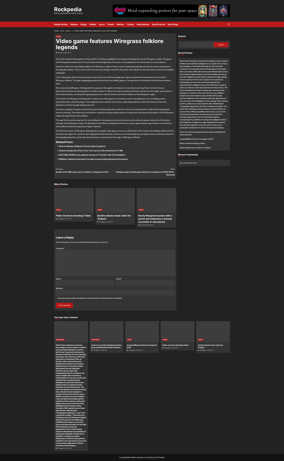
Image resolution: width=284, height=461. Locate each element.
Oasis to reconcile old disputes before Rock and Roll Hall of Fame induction (202, 133)
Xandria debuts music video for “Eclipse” (195, 148)
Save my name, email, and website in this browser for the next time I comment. (90, 298)
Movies (120, 24)
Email (119, 279)
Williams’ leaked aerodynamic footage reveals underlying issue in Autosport (93, 159)
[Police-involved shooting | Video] (74, 200)
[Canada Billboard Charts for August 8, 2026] (142, 331)
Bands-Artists (61, 24)
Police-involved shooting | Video (73, 215)
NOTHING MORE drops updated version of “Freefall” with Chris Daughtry (92, 155)
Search (182, 36)
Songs (83, 24)
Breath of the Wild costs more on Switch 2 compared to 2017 (82, 170)
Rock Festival (158, 24)
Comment (60, 248)
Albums (74, 24)
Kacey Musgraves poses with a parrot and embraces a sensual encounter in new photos (155, 218)
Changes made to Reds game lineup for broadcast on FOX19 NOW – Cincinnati (145, 172)
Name (59, 279)
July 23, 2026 (146, 225)
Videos (92, 24)
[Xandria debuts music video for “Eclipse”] (115, 200)
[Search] (228, 24)
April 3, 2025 (64, 52)
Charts (110, 24)
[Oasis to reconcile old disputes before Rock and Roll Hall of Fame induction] (106, 331)
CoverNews (149, 457)
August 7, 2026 (64, 219)
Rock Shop (173, 24)
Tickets (130, 24)
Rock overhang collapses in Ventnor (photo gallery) (82, 146)
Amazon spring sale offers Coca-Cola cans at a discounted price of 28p (91, 150)
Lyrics (102, 24)
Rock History (143, 24)
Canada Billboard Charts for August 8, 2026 (196, 139)
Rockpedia (68, 9)
